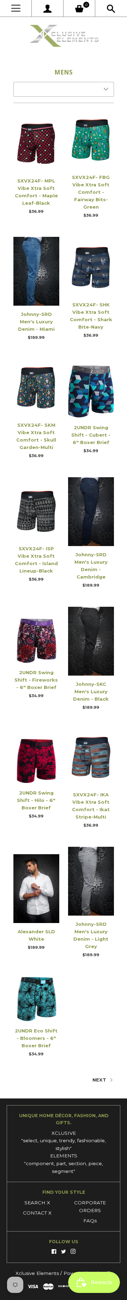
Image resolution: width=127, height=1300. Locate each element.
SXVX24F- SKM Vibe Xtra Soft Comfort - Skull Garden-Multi (36, 436)
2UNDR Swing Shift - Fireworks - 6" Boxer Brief (36, 680)
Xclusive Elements (38, 1273)
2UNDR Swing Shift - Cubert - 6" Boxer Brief (90, 435)
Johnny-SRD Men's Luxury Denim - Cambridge (91, 566)
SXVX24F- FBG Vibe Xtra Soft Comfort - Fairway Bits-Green (91, 192)
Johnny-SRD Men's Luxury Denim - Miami (36, 321)
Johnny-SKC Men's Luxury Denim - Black (91, 691)
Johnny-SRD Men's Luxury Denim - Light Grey (90, 935)
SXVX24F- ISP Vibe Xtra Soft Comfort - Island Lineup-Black (36, 560)
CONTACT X (37, 1213)
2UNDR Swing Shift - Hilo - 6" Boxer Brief (36, 800)
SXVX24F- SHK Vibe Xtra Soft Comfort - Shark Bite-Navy (91, 316)
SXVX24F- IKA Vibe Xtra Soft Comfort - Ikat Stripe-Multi (91, 806)
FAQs (90, 1220)
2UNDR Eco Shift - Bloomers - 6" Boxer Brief (36, 1038)
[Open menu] (15, 8)
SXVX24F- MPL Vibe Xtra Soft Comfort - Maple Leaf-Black (36, 192)
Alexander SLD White (36, 935)
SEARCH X (37, 1202)
